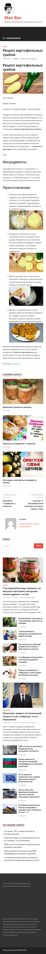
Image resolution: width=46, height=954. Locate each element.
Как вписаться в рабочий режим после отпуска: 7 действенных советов (29, 646)
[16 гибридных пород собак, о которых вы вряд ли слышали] (10, 665)
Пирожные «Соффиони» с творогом (19, 443)
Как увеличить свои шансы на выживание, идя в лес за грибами (30, 620)
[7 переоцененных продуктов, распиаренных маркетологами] (10, 639)
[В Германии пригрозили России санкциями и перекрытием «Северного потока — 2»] (10, 813)
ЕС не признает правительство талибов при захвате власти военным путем (29, 778)
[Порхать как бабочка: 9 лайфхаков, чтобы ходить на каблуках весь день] (10, 678)
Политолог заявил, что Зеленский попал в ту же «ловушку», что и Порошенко (22, 716)
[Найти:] (23, 545)
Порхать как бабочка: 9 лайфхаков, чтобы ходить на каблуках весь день (30, 672)
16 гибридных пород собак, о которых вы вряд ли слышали (30, 659)
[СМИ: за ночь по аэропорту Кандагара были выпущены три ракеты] (10, 754)
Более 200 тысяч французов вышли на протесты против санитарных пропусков (28, 793)
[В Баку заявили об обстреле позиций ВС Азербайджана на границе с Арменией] (10, 767)
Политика (6, 710)
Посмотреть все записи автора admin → (29, 525)
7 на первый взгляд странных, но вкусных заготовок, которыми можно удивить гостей (22, 591)
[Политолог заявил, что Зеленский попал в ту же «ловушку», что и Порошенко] (23, 708)
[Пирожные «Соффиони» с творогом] (23, 441)
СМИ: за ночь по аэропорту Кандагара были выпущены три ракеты (30, 748)
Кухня (5, 46)
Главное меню (13, 38)
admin (16, 59)
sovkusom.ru (16, 364)
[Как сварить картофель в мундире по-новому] (23, 477)
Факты (5, 585)
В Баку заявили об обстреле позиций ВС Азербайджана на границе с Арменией (30, 762)
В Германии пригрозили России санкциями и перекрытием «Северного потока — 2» (30, 808)
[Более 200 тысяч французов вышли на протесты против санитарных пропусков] (10, 798)
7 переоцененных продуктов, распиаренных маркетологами (30, 633)
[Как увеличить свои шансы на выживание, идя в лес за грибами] (10, 626)
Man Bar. (13, 17)
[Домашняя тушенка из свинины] (23, 404)
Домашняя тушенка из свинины (17, 407)
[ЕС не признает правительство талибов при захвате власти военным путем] (10, 782)
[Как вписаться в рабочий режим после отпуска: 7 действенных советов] (10, 652)
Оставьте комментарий (28, 59)
